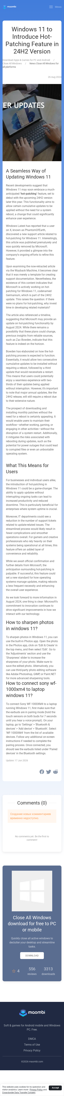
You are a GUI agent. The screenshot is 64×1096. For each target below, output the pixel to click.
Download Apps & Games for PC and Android (26, 60)
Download (32, 955)
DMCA (32, 1038)
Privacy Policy (32, 1050)
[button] (55, 7)
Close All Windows (12, 63)
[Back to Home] (9, 7)
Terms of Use (32, 1044)
